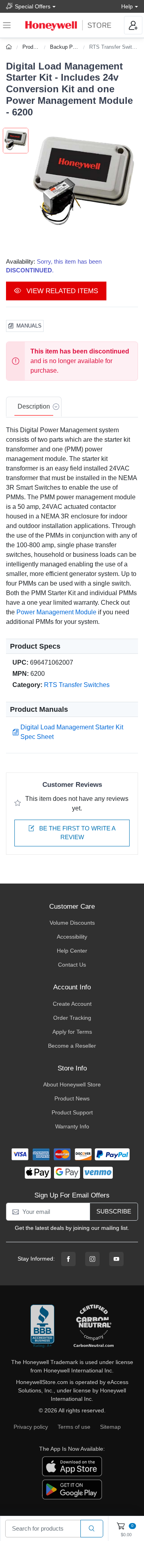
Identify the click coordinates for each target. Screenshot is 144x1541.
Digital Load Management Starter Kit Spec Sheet (71, 732)
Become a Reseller (72, 1046)
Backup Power (67, 47)
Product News (72, 1098)
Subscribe (113, 1211)
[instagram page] (92, 1259)
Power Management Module (56, 612)
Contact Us (72, 964)
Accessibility (72, 936)
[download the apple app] (72, 1466)
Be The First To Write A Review (77, 833)
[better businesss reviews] (42, 1326)
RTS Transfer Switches (116, 47)
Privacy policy (31, 1427)
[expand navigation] (7, 25)
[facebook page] (68, 1259)
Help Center (72, 950)
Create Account (72, 1004)
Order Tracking (72, 1018)
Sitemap (110, 1427)
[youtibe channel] (116, 1259)
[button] (83, 182)
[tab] (34, 407)
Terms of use (74, 1427)
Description (34, 406)
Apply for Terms (72, 1032)
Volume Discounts (72, 922)
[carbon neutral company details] (94, 1326)
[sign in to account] (133, 25)
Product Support (72, 1112)
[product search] (91, 1529)
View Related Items (61, 291)
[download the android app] (72, 1489)
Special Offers (32, 6)
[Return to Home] (10, 47)
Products (32, 47)
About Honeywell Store (72, 1084)
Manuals (29, 326)
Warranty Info (72, 1126)
